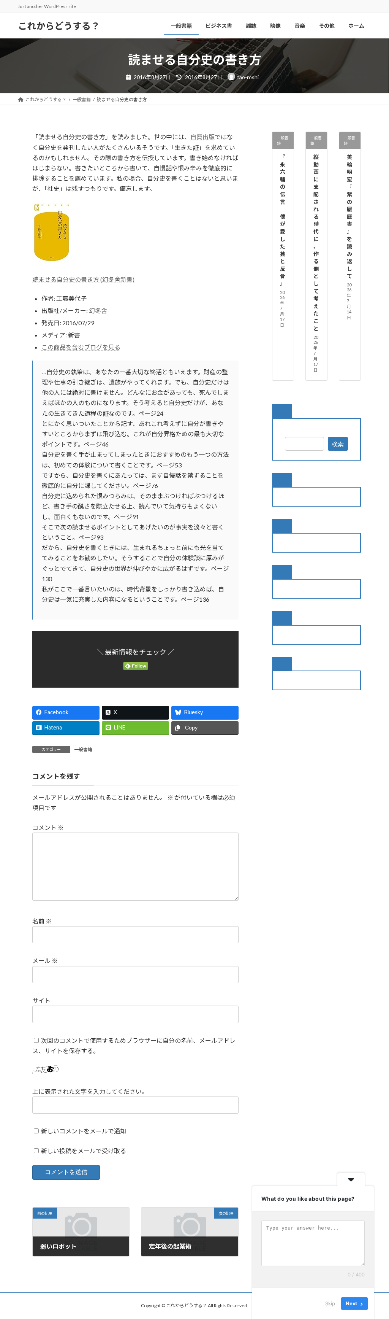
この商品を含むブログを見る (80, 347)
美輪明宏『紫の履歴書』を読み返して (349, 217)
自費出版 (202, 136)
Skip (330, 1303)
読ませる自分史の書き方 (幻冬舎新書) (83, 279)
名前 (42, 921)
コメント (48, 827)
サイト (41, 1000)
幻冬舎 (98, 310)
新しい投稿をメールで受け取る (83, 1150)
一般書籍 (83, 749)
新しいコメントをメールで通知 (83, 1131)
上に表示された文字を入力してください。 (90, 1091)
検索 (338, 444)
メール (45, 960)
